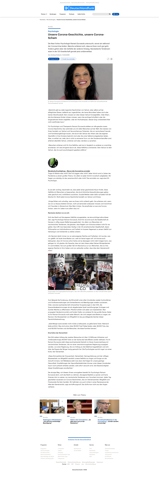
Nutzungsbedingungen (88, 462)
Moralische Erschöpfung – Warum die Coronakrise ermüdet (69, 171)
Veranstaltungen (94, 452)
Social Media (77, 450)
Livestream (61, 448)
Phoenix (77, 464)
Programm (63, 14)
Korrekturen (108, 456)
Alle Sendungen (50, 19)
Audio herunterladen (69, 59)
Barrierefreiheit (109, 458)
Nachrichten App (62, 456)
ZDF (72, 464)
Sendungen (53, 14)
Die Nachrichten (45, 452)
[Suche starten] (109, 14)
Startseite (42, 19)
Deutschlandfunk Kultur (78, 2)
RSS (90, 456)
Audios (60, 450)
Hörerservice (77, 448)
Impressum (100, 462)
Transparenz (108, 454)
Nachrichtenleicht (46, 454)
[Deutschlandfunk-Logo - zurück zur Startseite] (79, 8)
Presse (106, 450)
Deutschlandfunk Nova (92, 2)
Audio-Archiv (81, 14)
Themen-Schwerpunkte (47, 458)
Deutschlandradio (65, 2)
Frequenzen (61, 458)
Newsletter (92, 450)
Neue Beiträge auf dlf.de (47, 456)
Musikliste (92, 454)
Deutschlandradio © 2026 (79, 469)
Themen (43, 14)
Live (117, 14)
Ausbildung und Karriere (111, 452)
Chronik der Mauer (90, 464)
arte (82, 464)
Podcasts (71, 14)
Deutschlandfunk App (64, 454)
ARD (68, 464)
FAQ (90, 448)
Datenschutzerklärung (74, 462)
